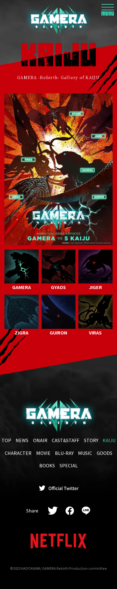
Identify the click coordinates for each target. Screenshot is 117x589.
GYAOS (58, 287)
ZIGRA (21, 332)
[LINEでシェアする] (86, 510)
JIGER (95, 287)
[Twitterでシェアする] (53, 510)
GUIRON (58, 332)
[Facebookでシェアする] (69, 510)
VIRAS (95, 332)
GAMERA (21, 287)
